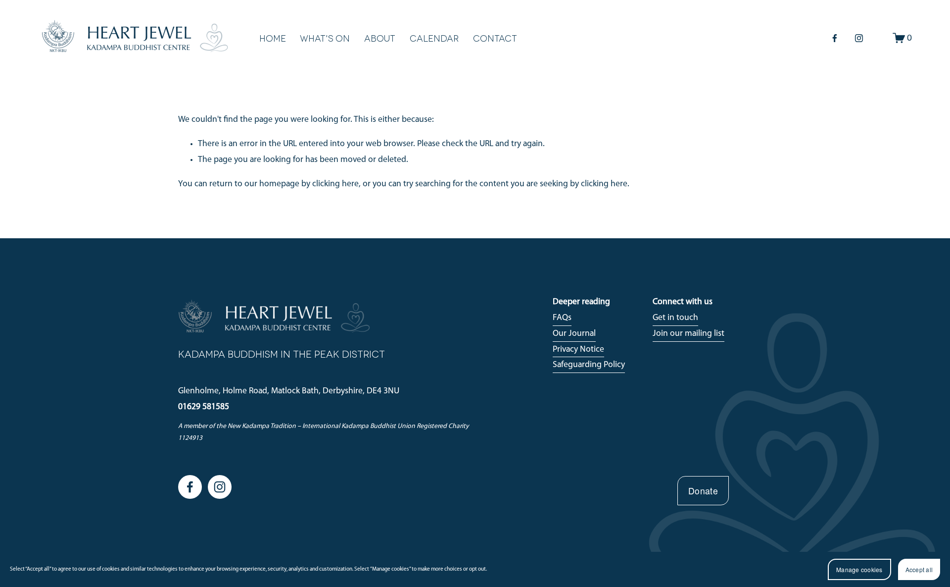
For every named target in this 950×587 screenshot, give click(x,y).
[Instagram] (859, 38)
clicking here (335, 184)
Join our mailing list (688, 333)
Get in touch (675, 318)
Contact (495, 38)
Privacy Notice (578, 349)
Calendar (434, 38)
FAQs (562, 318)
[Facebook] (835, 38)
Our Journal (574, 333)
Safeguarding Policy (589, 365)
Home (272, 38)
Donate (703, 490)
